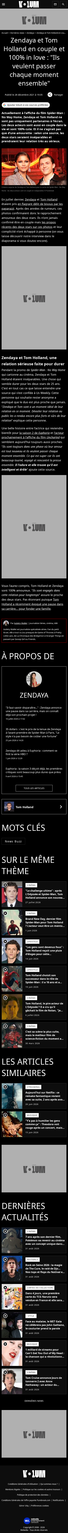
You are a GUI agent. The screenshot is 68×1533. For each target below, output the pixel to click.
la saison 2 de (34, 433)
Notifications (58, 1500)
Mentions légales (12, 1489)
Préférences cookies (40, 1505)
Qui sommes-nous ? (49, 1484)
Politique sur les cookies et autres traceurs (41, 1489)
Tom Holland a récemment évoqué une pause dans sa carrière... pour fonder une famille (32, 604)
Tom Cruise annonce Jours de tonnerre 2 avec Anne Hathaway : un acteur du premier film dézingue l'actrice (44, 1383)
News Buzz (13, 841)
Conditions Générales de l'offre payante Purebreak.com (26, 1500)
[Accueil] (29, 4)
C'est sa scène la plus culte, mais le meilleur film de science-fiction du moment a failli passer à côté (43, 1037)
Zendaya (30, 33)
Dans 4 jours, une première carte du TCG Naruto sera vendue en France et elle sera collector (43, 1298)
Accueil (5, 33)
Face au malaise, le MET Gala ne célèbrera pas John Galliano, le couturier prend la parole (45, 1325)
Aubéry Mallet (20, 623)
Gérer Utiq (23, 1505)
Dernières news (17, 33)
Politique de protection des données (33, 1494)
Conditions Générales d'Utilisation (23, 1484)
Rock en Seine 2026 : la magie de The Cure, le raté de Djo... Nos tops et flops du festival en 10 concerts (44, 1270)
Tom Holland (48, 199)
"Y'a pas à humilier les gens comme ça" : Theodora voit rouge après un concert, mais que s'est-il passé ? (43, 1126)
